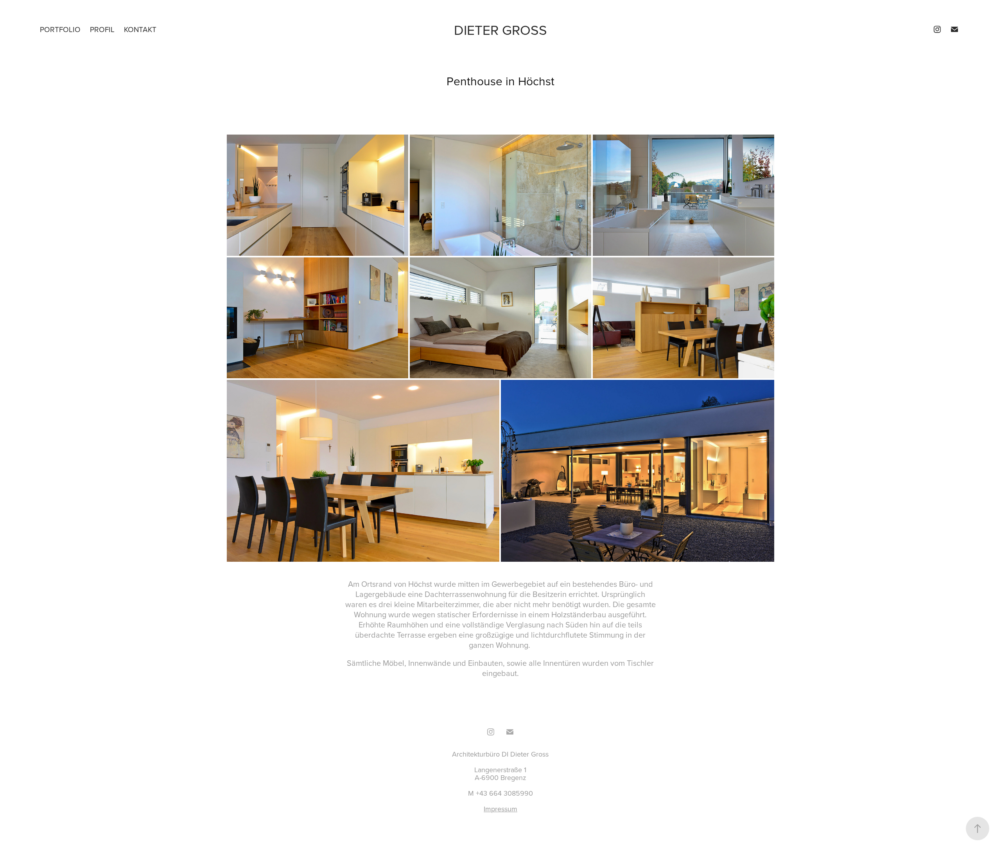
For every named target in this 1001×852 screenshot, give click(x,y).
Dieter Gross (500, 29)
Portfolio (60, 29)
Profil (102, 29)
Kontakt (140, 29)
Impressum (500, 809)
